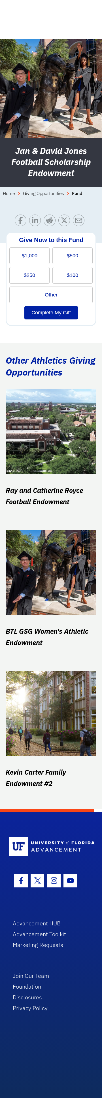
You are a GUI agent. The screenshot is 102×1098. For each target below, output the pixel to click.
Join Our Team (31, 976)
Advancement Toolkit (39, 934)
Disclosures (27, 997)
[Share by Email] (80, 222)
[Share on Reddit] (51, 222)
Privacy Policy (30, 1008)
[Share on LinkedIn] (36, 222)
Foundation (27, 986)
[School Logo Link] (47, 846)
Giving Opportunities (43, 193)
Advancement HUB (37, 923)
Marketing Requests (38, 945)
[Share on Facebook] (22, 222)
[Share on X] (65, 222)
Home (9, 193)
